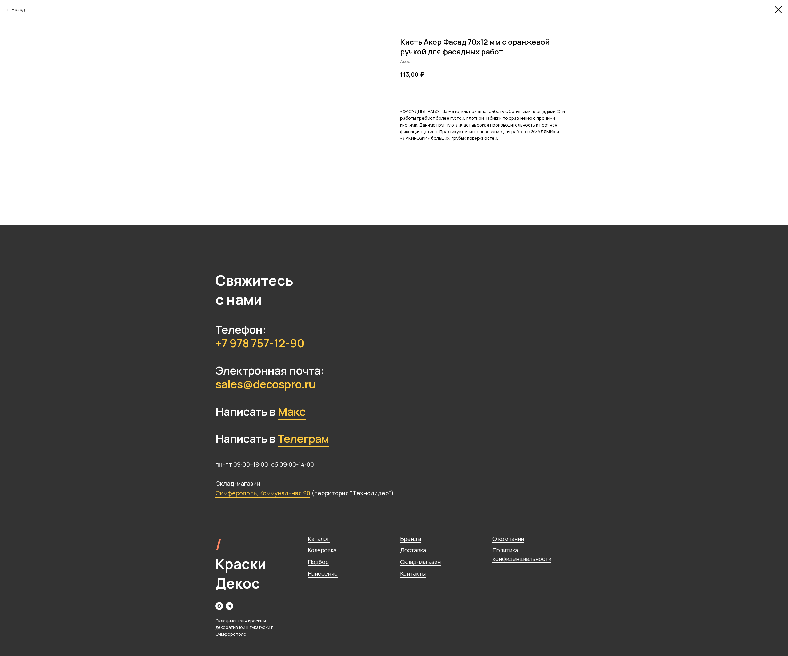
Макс (292, 411)
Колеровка (322, 550)
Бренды (410, 538)
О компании (508, 538)
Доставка (413, 550)
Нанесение (323, 573)
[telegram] (229, 606)
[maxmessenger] (219, 606)
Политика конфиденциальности (521, 554)
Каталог (319, 538)
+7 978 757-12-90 (259, 343)
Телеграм (303, 438)
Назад (18, 9)
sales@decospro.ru (265, 384)
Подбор (318, 561)
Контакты (413, 573)
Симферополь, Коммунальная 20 (262, 493)
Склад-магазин (420, 561)
